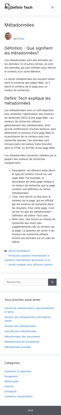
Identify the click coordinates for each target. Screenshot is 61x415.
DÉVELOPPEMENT (19, 251)
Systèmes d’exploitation (18, 396)
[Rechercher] (52, 282)
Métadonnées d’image (17, 347)
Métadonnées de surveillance (22, 341)
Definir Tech (21, 7)
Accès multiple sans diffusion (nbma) (30, 264)
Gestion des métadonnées (20, 326)
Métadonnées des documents (22, 336)
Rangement (11, 376)
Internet (9, 386)
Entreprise (10, 391)
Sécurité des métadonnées (20, 331)
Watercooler (11, 381)
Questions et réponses (17, 371)
